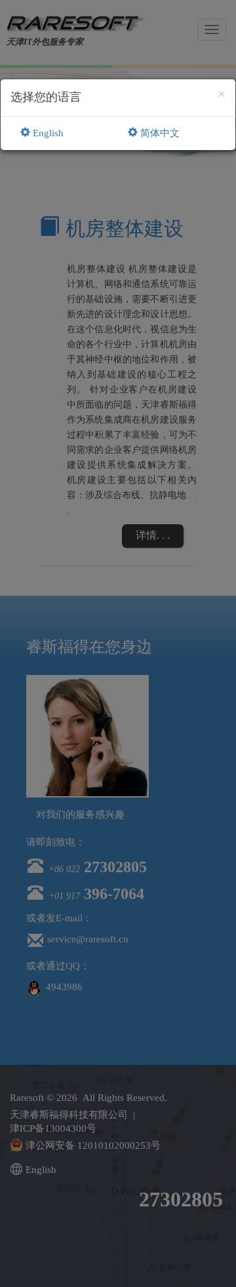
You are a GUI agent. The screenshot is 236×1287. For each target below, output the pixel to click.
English (47, 133)
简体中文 (159, 133)
